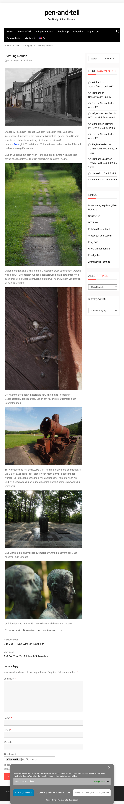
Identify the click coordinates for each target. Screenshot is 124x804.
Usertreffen (94, 216)
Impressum (73, 800)
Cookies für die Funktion (53, 792)
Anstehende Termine (99, 261)
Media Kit (30, 38)
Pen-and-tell (24, 31)
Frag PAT (93, 242)
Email (7, 730)
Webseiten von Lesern (100, 235)
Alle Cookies (23, 792)
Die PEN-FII (110, 173)
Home (10, 31)
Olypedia (78, 31)
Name (8, 718)
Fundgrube (94, 255)
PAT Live (93, 222)
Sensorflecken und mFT (101, 86)
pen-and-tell (62, 12)
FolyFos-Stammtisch (99, 229)
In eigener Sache (44, 31)
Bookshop (63, 31)
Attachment (10, 754)
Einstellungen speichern (92, 792)
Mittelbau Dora (33, 630)
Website (8, 742)
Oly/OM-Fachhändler (99, 248)
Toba (16, 144)
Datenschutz (51, 800)
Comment (10, 678)
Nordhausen (49, 630)
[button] (109, 767)
